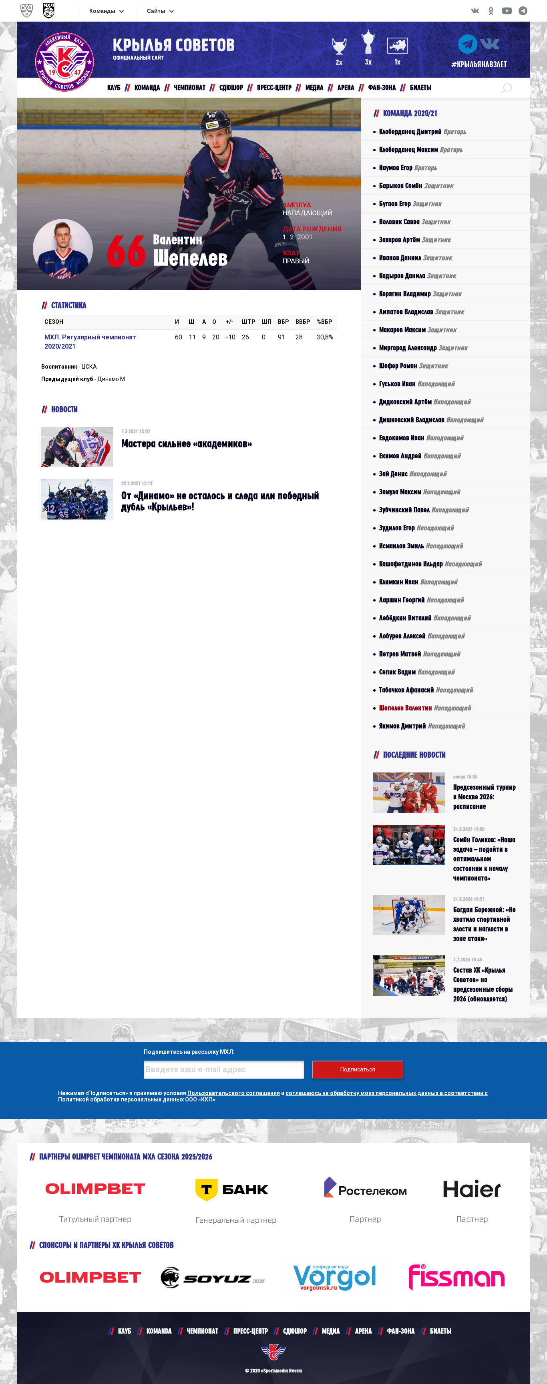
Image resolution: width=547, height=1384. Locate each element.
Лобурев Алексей (422, 636)
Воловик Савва (414, 221)
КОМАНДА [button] (147, 87)
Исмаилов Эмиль (421, 546)
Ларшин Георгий (421, 600)
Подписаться (357, 1069)
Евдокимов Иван (421, 437)
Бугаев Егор (410, 203)
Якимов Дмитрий (422, 726)
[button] (507, 88)
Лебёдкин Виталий (425, 618)
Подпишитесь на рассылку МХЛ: (189, 1052)
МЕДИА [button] (315, 87)
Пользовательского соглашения (233, 1093)
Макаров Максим (417, 329)
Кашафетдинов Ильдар (430, 564)
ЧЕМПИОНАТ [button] (189, 87)
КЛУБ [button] (114, 87)
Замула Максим (419, 491)
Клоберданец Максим (421, 149)
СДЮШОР (295, 1331)
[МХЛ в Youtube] (507, 11)
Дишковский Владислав (431, 419)
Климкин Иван (418, 582)
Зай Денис (412, 473)
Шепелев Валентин (425, 708)
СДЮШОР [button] (231, 87)
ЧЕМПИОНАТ (202, 1331)
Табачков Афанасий (426, 690)
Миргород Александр (423, 347)
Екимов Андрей (420, 455)
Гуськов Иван (416, 383)
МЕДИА (331, 1331)
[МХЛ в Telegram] (523, 11)
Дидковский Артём (425, 401)
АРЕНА (363, 1331)
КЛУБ (124, 1331)
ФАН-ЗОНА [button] (382, 87)
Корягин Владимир (420, 293)
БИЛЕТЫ (440, 1331)
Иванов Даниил (415, 257)
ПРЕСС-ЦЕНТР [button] (274, 87)
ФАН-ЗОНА (401, 1331)
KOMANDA (159, 1331)
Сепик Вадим (416, 672)
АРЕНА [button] (346, 87)
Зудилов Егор (416, 528)
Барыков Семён (416, 185)
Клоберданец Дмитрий (422, 131)
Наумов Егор (408, 167)
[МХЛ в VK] (475, 11)
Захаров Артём (414, 239)
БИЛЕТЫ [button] (420, 87)
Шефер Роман (413, 365)
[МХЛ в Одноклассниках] (491, 11)
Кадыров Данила (417, 275)
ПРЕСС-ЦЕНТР (250, 1331)
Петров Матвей (419, 654)
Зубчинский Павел (424, 509)
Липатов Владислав (421, 311)
